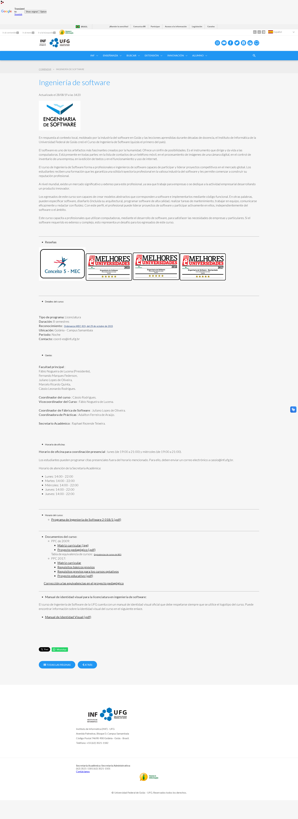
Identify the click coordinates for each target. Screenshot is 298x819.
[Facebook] (230, 43)
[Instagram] (217, 43)
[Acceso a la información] (66, 32)
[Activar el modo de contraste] (263, 32)
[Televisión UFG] (256, 43)
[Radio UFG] (250, 43)
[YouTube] (224, 43)
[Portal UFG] (60, 46)
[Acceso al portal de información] (149, 780)
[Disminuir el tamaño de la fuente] (259, 32)
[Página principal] (43, 45)
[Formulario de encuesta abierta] (254, 55)
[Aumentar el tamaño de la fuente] (255, 32)
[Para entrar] (2, 2)
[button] (92, 55)
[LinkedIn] (243, 43)
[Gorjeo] (237, 43)
